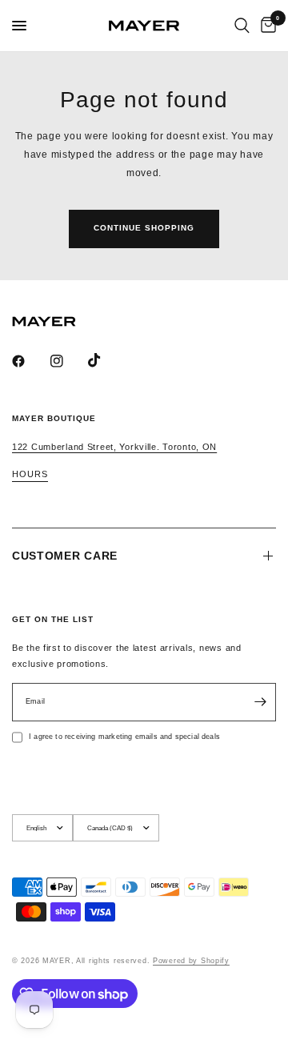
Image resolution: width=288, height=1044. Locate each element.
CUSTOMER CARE (65, 555)
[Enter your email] (260, 702)
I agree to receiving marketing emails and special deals (124, 737)
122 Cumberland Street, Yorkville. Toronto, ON (114, 447)
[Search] (242, 25)
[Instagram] (68, 361)
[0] (265, 25)
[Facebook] (29, 361)
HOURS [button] (30, 474)
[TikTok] (105, 360)
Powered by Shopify (191, 961)
